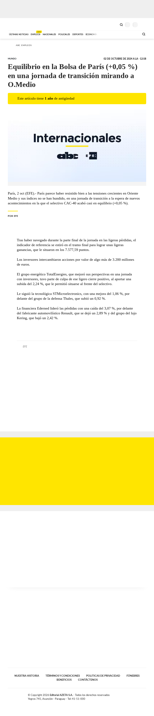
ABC (15, 24)
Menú (143, 24)
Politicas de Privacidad (103, 676)
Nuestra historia (26, 676)
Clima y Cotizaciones (114, 24)
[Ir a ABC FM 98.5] (132, 34)
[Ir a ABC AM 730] (116, 34)
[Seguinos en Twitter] (136, 696)
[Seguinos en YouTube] (140, 696)
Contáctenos (88, 680)
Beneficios (64, 680)
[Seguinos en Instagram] (144, 696)
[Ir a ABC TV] (105, 34)
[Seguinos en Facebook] (132, 696)
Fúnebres (133, 676)
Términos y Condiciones (63, 676)
